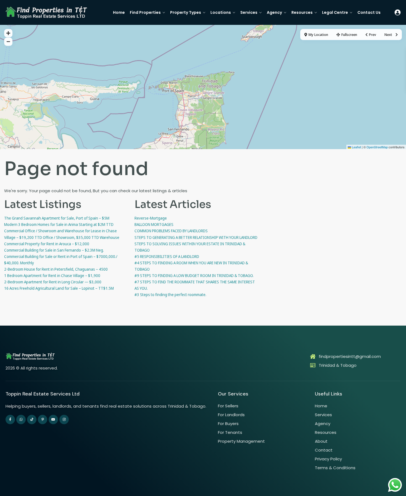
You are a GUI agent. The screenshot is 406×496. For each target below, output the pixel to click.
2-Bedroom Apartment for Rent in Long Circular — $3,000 (52, 281)
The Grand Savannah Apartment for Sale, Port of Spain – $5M (56, 218)
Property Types (185, 12)
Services (248, 12)
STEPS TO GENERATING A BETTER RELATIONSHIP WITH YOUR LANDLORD (196, 237)
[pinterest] (42, 419)
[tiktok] (31, 419)
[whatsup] (21, 419)
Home (119, 12)
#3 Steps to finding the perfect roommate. (170, 294)
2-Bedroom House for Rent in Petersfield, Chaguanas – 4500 (56, 269)
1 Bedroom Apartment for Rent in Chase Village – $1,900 (52, 275)
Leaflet (356, 147)
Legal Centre (335, 12)
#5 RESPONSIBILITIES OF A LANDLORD (167, 256)
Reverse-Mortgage (151, 218)
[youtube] (53, 419)
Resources (302, 12)
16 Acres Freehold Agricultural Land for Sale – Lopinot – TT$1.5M (59, 288)
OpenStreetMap (377, 147)
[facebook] (10, 419)
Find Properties (145, 12)
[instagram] (64, 419)
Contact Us (369, 12)
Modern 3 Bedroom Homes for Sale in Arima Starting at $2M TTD (59, 224)
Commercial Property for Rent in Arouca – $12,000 (46, 243)
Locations (220, 12)
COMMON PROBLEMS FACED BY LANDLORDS (171, 230)
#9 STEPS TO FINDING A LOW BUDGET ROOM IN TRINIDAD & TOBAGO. (194, 275)
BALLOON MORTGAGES (154, 224)
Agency (274, 12)
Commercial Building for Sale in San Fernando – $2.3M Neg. (54, 250)
